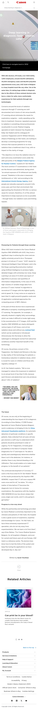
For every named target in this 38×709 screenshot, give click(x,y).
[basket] (3, 2)
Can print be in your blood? (19, 615)
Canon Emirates (18, 696)
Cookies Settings (28, 691)
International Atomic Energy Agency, (14, 181)
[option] (19, 609)
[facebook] (12, 701)
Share (19, 570)
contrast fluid (30, 330)
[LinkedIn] (17, 701)
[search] (8, 2)
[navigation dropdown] (34, 2)
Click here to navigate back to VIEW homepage (15, 66)
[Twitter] (21, 701)
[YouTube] (26, 701)
